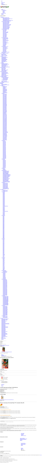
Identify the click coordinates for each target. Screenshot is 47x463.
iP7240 (3, 255)
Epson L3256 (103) (5, 124)
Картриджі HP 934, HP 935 (4, 333)
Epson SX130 (4, 160)
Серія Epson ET (3, 182)
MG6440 (4, 209)
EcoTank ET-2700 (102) (5, 186)
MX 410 (4, 262)
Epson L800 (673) (5, 112)
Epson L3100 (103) (5, 114)
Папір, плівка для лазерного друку (5, 17)
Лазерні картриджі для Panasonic (6, 26)
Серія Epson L (3, 93)
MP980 (3, 237)
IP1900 (3, 243)
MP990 (3, 238)
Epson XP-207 (4, 143)
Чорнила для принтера (23, 435)
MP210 (3, 219)
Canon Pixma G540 (5, 280)
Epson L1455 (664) (5, 110)
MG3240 (4, 197)
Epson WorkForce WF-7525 (6, 179)
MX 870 (4, 268)
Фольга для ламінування (4, 81)
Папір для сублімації (4, 54)
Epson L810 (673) (5, 113)
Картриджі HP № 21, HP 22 (4, 319)
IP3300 (3, 247)
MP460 (3, 225)
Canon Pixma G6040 (5, 294)
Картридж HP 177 (3, 324)
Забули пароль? (7, 345)
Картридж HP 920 (3, 332)
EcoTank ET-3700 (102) (5, 184)
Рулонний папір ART (4, 65)
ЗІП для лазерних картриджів (5, 37)
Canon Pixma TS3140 (5, 306)
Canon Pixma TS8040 (5, 312)
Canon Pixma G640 (5, 279)
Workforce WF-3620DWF (5, 173)
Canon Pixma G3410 (5, 287)
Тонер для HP (4, 31)
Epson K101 (4, 168)
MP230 (3, 220)
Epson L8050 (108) (5, 134)
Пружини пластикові (5, 79)
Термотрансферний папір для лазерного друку (8, 20)
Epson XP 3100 (4, 156)
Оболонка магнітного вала (6, 40)
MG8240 (4, 214)
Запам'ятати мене (2, 346)
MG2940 (4, 196)
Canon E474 (4, 275)
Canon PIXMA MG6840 (5, 211)
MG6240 (4, 208)
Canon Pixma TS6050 (5, 310)
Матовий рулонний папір (4, 64)
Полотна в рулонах (4, 66)
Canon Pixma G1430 (5, 282)
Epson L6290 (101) (5, 128)
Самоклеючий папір (4, 60)
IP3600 (3, 248)
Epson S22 (4, 159)
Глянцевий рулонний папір (4, 63)
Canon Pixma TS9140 (5, 315)
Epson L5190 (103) (5, 125)
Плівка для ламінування (4, 76)
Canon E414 (4, 274)
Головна (2, 9)
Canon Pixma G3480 (5, 291)
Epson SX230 (4, 161)
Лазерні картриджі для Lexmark (6, 25)
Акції (21, 449)
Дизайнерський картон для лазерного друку (7, 18)
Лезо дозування (4, 43)
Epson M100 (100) (5, 86)
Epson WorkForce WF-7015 (6, 177)
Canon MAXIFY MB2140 (5, 300)
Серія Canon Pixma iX (4, 270)
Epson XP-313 (4, 145)
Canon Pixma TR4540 (5, 316)
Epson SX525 (4, 166)
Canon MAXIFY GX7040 (5, 297)
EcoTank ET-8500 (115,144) (6, 188)
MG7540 (4, 212)
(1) (2, 385)
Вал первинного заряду (5, 38)
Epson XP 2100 (4, 155)
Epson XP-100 (4, 141)
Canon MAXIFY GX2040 (5, 296)
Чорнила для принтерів (2, 67)
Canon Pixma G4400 (5, 292)
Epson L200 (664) (5, 96)
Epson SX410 (4, 162)
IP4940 (3, 252)
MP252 (3, 223)
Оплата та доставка (4, 13)
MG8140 (4, 213)
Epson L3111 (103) (5, 116)
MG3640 (4, 198)
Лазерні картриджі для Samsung (6, 27)
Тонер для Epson (4, 30)
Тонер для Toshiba (5, 36)
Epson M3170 (4, 91)
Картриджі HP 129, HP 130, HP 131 (5, 323)
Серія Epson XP (3, 140)
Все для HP (22, 434)
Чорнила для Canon (4, 68)
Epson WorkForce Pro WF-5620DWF (7, 175)
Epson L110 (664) (4, 95)
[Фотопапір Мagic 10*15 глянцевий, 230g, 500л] (5, 368)
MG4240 (4, 199)
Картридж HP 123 (3, 322)
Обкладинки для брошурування (5, 77)
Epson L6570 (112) (5, 138)
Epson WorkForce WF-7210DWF (6, 178)
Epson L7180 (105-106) (5, 132)
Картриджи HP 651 (4, 329)
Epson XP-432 (4, 150)
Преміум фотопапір (4, 58)
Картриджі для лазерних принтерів (5, 21)
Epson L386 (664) (5, 103)
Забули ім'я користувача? (3, 345)
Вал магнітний (4, 39)
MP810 (3, 236)
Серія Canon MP (3, 215)
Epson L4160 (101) (5, 126)
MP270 (3, 222)
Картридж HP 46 (3, 320)
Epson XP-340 (4, 147)
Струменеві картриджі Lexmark (5, 73)
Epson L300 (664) (5, 98)
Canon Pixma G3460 (5, 290)
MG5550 (4, 204)
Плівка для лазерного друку (6, 19)
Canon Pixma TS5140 (5, 308)
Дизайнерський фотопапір (4, 59)
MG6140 (4, 207)
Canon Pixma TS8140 (5, 313)
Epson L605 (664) (5, 109)
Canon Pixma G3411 (5, 288)
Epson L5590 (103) (5, 119)
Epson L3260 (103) (5, 121)
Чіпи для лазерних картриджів (5, 46)
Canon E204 (4, 272)
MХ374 (3, 261)
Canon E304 (4, 273)
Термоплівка (4, 45)
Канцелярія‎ (1, 83)
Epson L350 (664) (5, 101)
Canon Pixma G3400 (5, 286)
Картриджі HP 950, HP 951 (4, 334)
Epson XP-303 (4, 144)
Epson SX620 (4, 167)
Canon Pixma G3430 (5, 289)
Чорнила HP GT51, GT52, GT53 (5, 318)
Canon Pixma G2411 (5, 284)
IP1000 (3, 239)
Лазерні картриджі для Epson (6, 23)
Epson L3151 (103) (5, 117)
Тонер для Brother (5, 29)
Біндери (21, 440)
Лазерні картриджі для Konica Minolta (7, 24)
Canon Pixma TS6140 (5, 311)
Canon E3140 (4, 278)
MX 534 (4, 266)
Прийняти (1, 455)
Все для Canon (1, 189)
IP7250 (3, 256)
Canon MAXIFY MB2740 (5, 301)
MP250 (3, 221)
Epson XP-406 (4, 151)
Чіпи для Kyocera (5, 51)
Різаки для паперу (2, 82)
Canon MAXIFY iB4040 (5, 302)
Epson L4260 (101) (5, 127)
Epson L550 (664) (5, 108)
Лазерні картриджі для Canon (6, 22)
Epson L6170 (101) (5, 129)
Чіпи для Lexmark (5, 48)
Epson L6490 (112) (5, 137)
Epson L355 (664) (5, 99)
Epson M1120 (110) (5, 89)
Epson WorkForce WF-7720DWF (6, 181)
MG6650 (4, 210)
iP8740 (3, 257)
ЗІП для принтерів (4, 52)
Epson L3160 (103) (5, 118)
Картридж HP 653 (3, 328)
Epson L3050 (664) (5, 105)
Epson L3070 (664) (5, 104)
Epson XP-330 (4, 148)
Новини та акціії (3, 337)
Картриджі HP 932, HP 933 (4, 331)
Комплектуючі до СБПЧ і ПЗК (5, 75)
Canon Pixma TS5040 (5, 307)
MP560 (3, 232)
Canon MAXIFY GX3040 (5, 298)
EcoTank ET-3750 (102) (5, 183)
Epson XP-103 (4, 142)
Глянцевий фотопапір (4, 56)
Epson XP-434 (4, 149)
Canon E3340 (4, 277)
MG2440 (4, 193)
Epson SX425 (4, 163)
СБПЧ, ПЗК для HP (4, 74)
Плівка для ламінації (22, 438)
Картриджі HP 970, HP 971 (4, 336)
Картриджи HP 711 (4, 330)
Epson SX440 (4, 165)
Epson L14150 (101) (5, 131)
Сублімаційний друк (2, 53)
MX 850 (4, 267)
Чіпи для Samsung (5, 49)
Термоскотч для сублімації (4, 55)
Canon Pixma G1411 (5, 281)
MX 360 (4, 260)
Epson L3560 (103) (5, 120)
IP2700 (3, 246)
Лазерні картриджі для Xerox (6, 28)
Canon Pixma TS (3, 305)
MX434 (3, 263)
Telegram (2, 3)
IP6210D (4, 254)
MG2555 (4, 195)
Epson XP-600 (4, 152)
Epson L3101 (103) (5, 115)
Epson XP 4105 (4, 158)
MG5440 (4, 202)
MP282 (3, 224)
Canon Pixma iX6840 (5, 271)
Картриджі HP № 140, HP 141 (5, 327)
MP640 (3, 235)
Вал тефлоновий (4, 42)
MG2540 (4, 194)
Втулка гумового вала (5, 41)
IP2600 (3, 245)
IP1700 (3, 242)
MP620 (3, 234)
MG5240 (4, 201)
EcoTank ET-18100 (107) (5, 187)
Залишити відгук (3, 407)
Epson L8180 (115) (5, 133)
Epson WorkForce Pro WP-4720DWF (7, 174)
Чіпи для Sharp (4, 50)
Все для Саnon (22, 433)
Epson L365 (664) (5, 102)
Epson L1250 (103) (5, 123)
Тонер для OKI (4, 33)
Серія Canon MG (3, 191)
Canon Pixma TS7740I (5, 309)
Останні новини (4, 10)
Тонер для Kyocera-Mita (5, 32)
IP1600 (3, 241)
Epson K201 (4, 169)
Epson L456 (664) (5, 106)
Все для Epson (1, 85)
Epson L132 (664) (5, 97)
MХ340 (3, 259)
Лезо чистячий (4, 44)
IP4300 (3, 249)
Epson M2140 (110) (5, 90)
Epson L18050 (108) (5, 135)
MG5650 (4, 205)
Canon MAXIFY (3, 295)
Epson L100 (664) (5, 94)
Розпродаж (22, 448)
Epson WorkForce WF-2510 (6, 171)
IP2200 (3, 244)
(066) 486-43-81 (3, 2)
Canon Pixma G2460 (5, 285)
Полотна (2, 62)
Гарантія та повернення (23, 443)
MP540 (3, 231)
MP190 (3, 218)
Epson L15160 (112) (5, 136)
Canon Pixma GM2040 (5, 190)
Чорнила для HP (3, 69)
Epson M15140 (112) (5, 92)
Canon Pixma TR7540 (5, 317)
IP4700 (3, 251)
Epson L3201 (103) (5, 122)
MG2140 (4, 192)
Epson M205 (4, 88)
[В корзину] (0, 401)
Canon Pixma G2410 (5, 283)
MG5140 (4, 200)
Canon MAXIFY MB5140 (5, 304)
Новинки (4, 11)
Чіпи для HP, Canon (5, 47)
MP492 (3, 228)
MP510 (3, 229)
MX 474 (4, 264)
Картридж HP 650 (3, 325)
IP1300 (3, 240)
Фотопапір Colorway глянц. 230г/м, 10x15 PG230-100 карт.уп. (7, 399)
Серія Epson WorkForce (4, 170)
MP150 (3, 216)
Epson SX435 (4, 164)
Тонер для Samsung (5, 35)
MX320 (3, 258)
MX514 (3, 265)
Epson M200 (4, 87)
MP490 (3, 227)
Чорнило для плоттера (4, 70)
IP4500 (3, 250)
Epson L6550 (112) (5, 139)
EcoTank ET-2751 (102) (5, 185)
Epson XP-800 (4, 154)
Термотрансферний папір (4, 61)
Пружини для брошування (23, 439)
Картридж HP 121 (3, 321)
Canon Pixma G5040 (5, 293)
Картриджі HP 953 (4, 335)
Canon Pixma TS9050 (5, 314)
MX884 (3, 269)
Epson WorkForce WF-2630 (6, 172)
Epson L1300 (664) (5, 111)
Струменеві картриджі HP (4, 72)
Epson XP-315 (4, 146)
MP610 (3, 233)
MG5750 (4, 206)
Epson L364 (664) (5, 100)
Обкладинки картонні (5, 78)
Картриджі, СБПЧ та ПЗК (3, 71)
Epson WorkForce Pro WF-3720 (6, 176)
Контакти (3, 14)
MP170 (3, 217)
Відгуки (22, 445)
